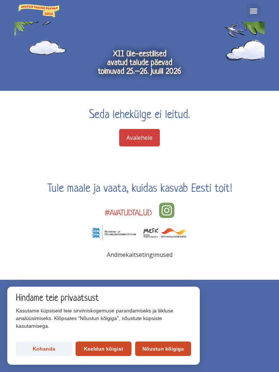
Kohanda (44, 349)
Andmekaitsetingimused (140, 255)
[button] (253, 11)
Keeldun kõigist (103, 349)
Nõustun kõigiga (163, 349)
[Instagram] (166, 210)
